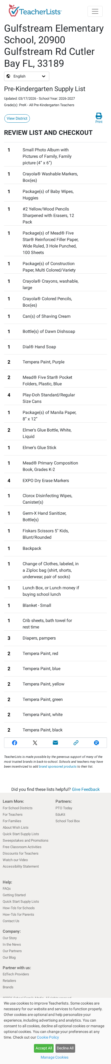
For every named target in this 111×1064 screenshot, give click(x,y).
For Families (12, 821)
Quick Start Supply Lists (21, 834)
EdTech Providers (16, 974)
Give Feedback (86, 789)
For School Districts (18, 808)
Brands (8, 987)
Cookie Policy (48, 1037)
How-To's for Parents (18, 914)
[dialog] (55, 1031)
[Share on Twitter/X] (35, 743)
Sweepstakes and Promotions (25, 840)
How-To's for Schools (19, 908)
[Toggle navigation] (95, 11)
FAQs (7, 888)
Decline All (65, 1048)
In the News (12, 944)
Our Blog (9, 957)
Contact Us (11, 921)
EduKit (60, 814)
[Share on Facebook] (14, 743)
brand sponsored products (58, 766)
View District (17, 118)
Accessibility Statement (21, 866)
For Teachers (13, 814)
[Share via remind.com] (96, 743)
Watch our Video (15, 860)
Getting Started (14, 895)
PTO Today (64, 808)
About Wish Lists (16, 827)
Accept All (44, 1048)
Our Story (10, 938)
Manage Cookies (54, 1057)
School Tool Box (68, 821)
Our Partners (12, 951)
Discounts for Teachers (21, 853)
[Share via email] (55, 743)
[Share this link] (76, 743)
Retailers (9, 981)
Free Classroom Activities (22, 847)
